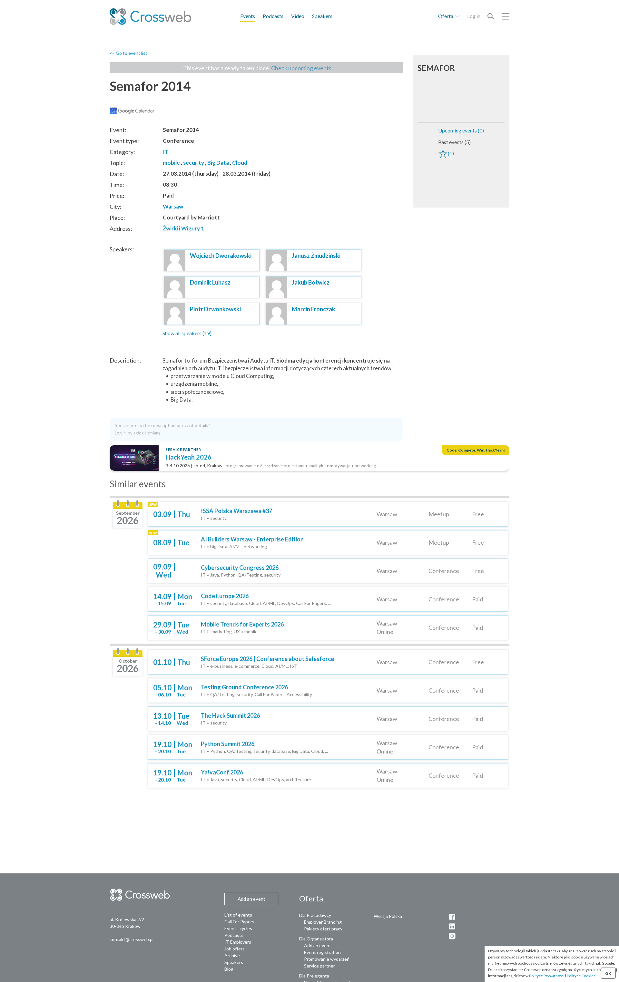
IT (166, 151)
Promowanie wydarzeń (326, 959)
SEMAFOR (436, 68)
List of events (238, 915)
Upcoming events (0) (461, 130)
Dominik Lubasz (210, 282)
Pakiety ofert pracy (323, 928)
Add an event (317, 945)
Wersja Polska (388, 916)
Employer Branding (323, 922)
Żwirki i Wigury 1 (183, 228)
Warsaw (173, 206)
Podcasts (273, 16)
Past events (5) (454, 142)
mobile (171, 162)
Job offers (234, 948)
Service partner (319, 965)
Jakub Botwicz (310, 282)
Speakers (322, 16)
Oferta (446, 16)
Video (297, 16)
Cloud (239, 162)
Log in (473, 16)
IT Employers (237, 942)
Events (247, 16)
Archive (232, 955)
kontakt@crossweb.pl (131, 939)
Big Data (218, 162)
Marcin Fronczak (313, 309)
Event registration (322, 952)
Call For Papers (239, 921)
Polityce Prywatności (547, 975)
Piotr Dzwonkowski (215, 309)
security (193, 162)
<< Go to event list (128, 53)
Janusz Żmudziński (316, 255)
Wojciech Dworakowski (220, 255)
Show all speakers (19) (186, 333)
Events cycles (238, 928)
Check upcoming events (301, 68)
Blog (228, 969)
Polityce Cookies (581, 975)
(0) (451, 153)
